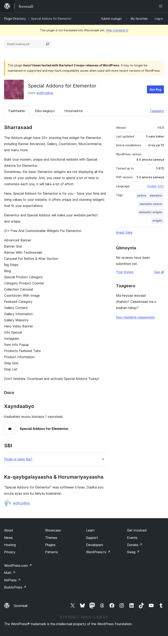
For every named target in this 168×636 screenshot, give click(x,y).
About (8, 530)
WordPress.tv (98, 552)
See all (159, 272)
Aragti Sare (124, 232)
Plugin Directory (15, 18)
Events (132, 538)
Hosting (10, 545)
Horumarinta (73, 111)
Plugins (50, 545)
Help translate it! (117, 30)
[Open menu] (161, 6)
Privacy (9, 552)
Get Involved (137, 530)
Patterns (51, 552)
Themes (51, 538)
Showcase (53, 530)
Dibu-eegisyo (45, 111)
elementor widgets (150, 212)
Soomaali (20, 606)
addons (141, 195)
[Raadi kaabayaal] (47, 44)
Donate (134, 545)
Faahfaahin (16, 111)
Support (92, 538)
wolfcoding (44, 93)
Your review (125, 272)
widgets (157, 220)
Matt (10, 573)
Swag (133, 552)
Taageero (157, 111)
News (8, 538)
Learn (90, 530)
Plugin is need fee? (18, 459)
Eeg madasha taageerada (135, 317)
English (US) (156, 186)
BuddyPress (15, 587)
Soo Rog (155, 89)
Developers (94, 545)
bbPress (12, 580)
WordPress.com (18, 565)
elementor (156, 195)
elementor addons (151, 204)
